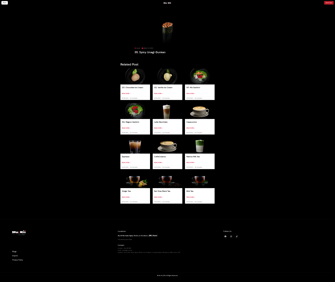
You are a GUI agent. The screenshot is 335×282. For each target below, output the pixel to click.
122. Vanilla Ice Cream (163, 88)
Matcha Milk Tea (193, 157)
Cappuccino (191, 122)
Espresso (125, 157)
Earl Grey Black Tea (162, 191)
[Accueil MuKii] (167, 3)
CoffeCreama (160, 157)
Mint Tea (189, 191)
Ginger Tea (126, 191)
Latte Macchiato (161, 122)
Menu (4, 2)
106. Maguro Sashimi (130, 122)
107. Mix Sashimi (193, 88)
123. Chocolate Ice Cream (132, 88)
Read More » (126, 93)
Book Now (329, 2)
